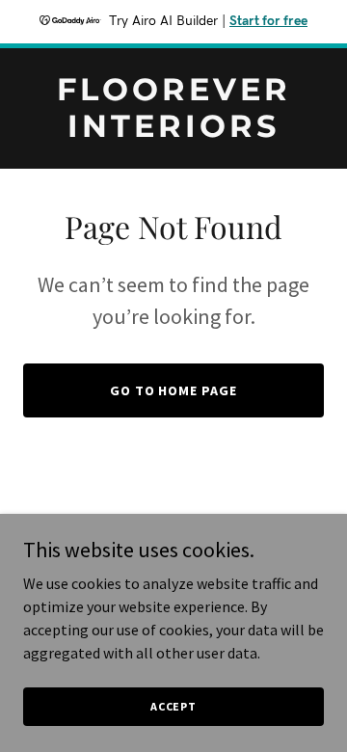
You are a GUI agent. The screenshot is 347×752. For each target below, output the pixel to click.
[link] (173, 131)
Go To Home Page (174, 390)
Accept (173, 706)
